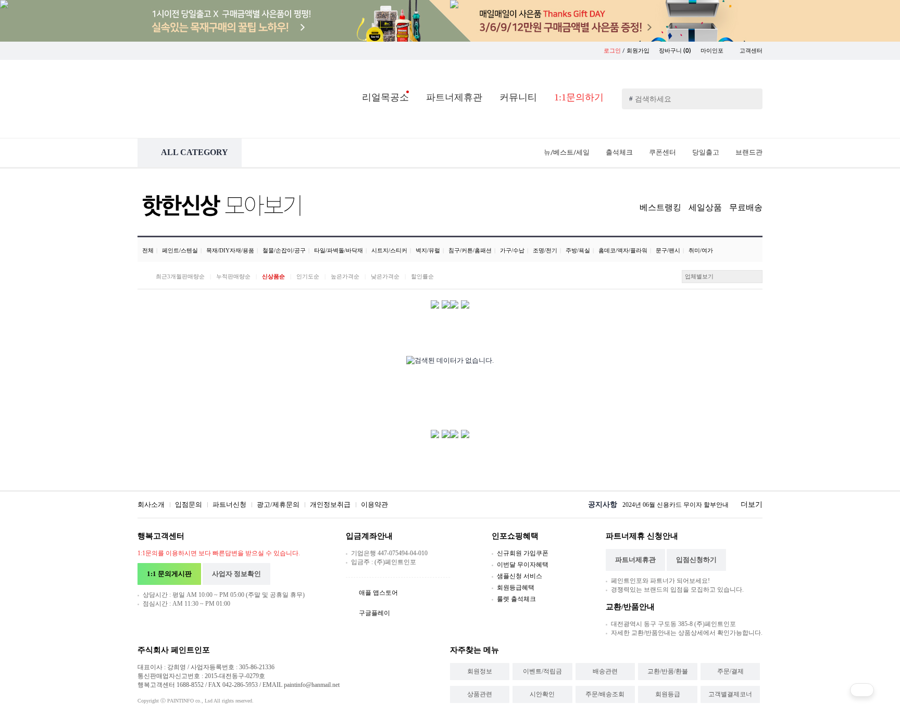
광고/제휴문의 (278, 504)
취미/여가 (701, 250)
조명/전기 (545, 250)
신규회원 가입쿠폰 (522, 553)
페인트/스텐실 (180, 250)
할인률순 (422, 276)
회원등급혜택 (515, 587)
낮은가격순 (385, 276)
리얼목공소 (385, 97)
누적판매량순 (233, 276)
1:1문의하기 (579, 97)
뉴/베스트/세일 (567, 152)
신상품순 (273, 276)
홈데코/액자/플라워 (622, 250)
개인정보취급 (330, 504)
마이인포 (713, 50)
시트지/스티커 (389, 250)
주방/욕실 (578, 250)
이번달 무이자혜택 (522, 564)
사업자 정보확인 (236, 574)
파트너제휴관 (454, 97)
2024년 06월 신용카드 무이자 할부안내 (675, 504)
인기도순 (307, 276)
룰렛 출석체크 (516, 599)
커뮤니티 (518, 97)
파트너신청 (229, 504)
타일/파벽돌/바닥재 (338, 250)
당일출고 (705, 152)
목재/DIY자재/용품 (230, 250)
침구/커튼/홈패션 (470, 250)
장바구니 (675, 50)
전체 (148, 250)
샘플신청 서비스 (519, 576)
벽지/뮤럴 (428, 250)
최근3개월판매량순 (180, 276)
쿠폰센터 (662, 152)
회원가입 (638, 50)
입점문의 (188, 504)
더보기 (751, 504)
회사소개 (151, 504)
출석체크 (619, 152)
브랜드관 (748, 152)
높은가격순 (345, 276)
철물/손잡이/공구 (284, 250)
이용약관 (374, 504)
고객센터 (751, 50)
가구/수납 (512, 250)
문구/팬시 (668, 250)
